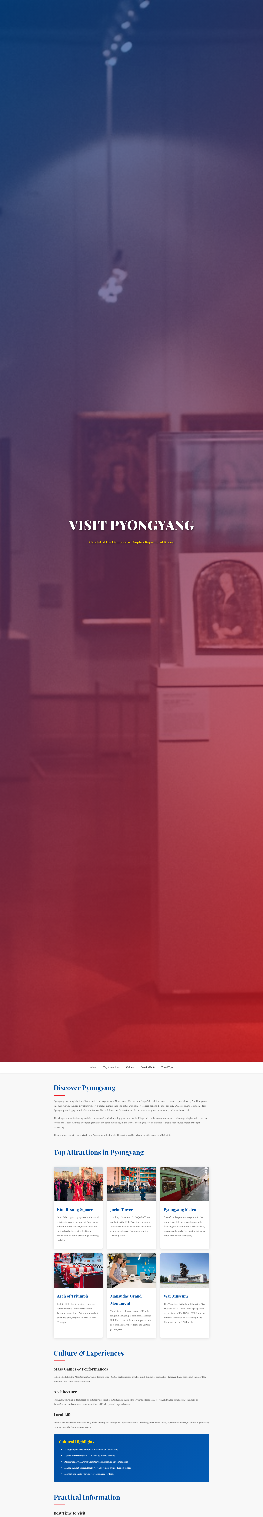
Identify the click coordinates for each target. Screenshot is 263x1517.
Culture (130, 1067)
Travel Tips (167, 1067)
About (93, 1067)
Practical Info (148, 1067)
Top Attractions (111, 1067)
